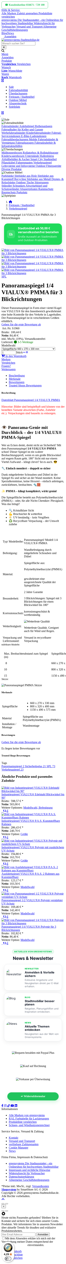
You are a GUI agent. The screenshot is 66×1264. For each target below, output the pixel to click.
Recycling (20, 179)
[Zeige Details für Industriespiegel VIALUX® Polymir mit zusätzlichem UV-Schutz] (33, 844)
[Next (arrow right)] (6, 1210)
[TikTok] (9, 1105)
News (10, 33)
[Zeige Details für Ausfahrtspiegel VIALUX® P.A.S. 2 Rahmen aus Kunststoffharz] (33, 870)
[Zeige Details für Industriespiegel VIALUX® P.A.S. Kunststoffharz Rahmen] (33, 817)
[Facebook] (2, 1105)
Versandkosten (40, 1186)
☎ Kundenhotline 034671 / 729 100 (25, 4)
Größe (24, 834)
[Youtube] (13, 1105)
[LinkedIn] (16, 1105)
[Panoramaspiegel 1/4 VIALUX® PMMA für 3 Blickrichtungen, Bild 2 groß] (33, 260)
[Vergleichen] (5, 810)
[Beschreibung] (7, 810)
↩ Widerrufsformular (33, 1096)
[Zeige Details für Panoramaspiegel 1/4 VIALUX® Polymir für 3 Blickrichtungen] (33, 923)
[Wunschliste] (2, 810)
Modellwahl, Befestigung (38, 807)
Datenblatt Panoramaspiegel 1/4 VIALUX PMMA (30, 400)
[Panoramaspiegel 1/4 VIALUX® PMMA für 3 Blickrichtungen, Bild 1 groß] (33, 253)
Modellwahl (8, 345)
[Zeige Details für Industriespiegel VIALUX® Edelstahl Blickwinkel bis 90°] (33, 791)
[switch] (8, 1259)
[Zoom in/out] (2, 1203)
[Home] (10, 201)
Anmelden (43, 1234)
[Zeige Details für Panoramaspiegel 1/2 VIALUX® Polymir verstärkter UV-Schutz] (33, 896)
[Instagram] (5, 1105)
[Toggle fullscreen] (6, 1203)
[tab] (15, 1251)
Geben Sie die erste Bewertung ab (21, 324)
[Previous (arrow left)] (2, 1210)
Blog (4, 33)
